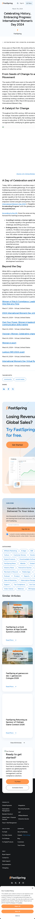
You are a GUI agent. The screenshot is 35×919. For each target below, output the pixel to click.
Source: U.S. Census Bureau (25, 174)
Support (7, 584)
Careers (24, 835)
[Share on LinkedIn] (4, 389)
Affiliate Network (23, 815)
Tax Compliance (19, 584)
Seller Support (8, 861)
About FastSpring (22, 832)
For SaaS (4, 832)
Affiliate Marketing (10, 551)
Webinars (21, 589)
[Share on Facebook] (8, 389)
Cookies (20, 902)
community (8, 379)
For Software (5, 838)
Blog (19, 838)
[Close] (32, 888)
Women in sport (9, 343)
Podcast (7, 576)
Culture (6, 555)
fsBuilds (22, 563)
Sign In (22, 3)
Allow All (17, 911)
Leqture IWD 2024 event (13, 352)
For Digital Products (7, 842)
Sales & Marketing (10, 580)
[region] (17, 902)
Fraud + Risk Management (9, 822)
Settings (17, 915)
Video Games (8, 589)
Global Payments (7, 805)
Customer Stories (20, 555)
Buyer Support (6, 854)
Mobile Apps (26, 572)
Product (17, 576)
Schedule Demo (17, 788)
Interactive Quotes (25, 568)
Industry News (9, 568)
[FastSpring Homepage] (17, 877)
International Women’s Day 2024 (14, 204)
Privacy (13, 902)
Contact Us (5, 857)
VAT (19, 812)
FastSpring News (10, 563)
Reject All (17, 906)
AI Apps (23, 551)
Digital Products (9, 559)
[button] (17, 3)
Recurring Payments (23, 809)
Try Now (18, 781)
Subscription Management (6, 809)
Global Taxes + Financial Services (9, 818)
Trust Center (23, 845)
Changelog (7, 868)
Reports (26, 576)
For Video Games (7, 835)
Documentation (8, 865)
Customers (21, 842)
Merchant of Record (11, 572)
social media (20, 379)
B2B (32, 551)
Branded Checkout (7, 814)
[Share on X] (13, 389)
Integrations (21, 805)
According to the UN (9, 213)
